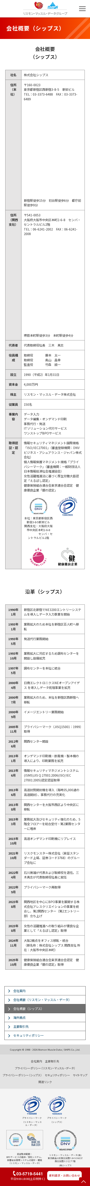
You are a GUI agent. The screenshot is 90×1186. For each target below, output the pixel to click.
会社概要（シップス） (28, 1008)
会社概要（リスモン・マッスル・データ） (42, 999)
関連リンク (45, 1082)
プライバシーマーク (32, 1117)
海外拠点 (19, 1017)
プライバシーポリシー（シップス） (22, 1075)
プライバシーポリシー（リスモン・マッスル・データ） (45, 1068)
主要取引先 (21, 1026)
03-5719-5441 (29, 1174)
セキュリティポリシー (28, 1035)
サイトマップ (80, 1075)
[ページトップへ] (83, 1181)
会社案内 (19, 990)
